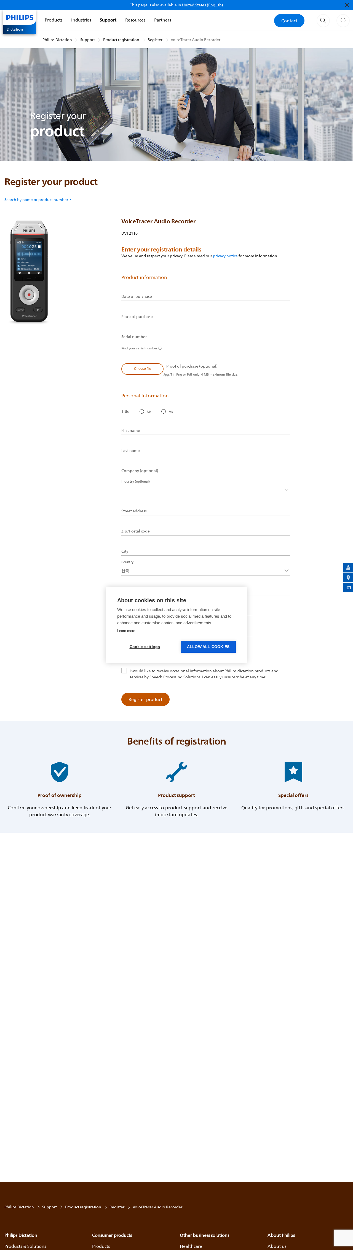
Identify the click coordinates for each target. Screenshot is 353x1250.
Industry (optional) (135, 481)
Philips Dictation (57, 39)
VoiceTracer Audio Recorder (195, 39)
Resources (135, 20)
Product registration (121, 39)
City (124, 551)
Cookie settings (145, 647)
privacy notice (225, 255)
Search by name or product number (36, 199)
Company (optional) (139, 471)
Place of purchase (137, 317)
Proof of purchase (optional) (192, 366)
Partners (162, 20)
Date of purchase (136, 296)
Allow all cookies (208, 647)
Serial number (134, 337)
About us (277, 1246)
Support (108, 20)
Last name (130, 451)
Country (127, 562)
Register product (145, 699)
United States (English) (202, 4)
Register (155, 39)
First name (130, 430)
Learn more (126, 631)
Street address (134, 511)
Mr (149, 411)
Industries (81, 20)
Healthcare (191, 1246)
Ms (171, 411)
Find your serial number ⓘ (141, 348)
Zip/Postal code (135, 531)
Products (53, 20)
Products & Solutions (25, 1246)
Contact (289, 21)
